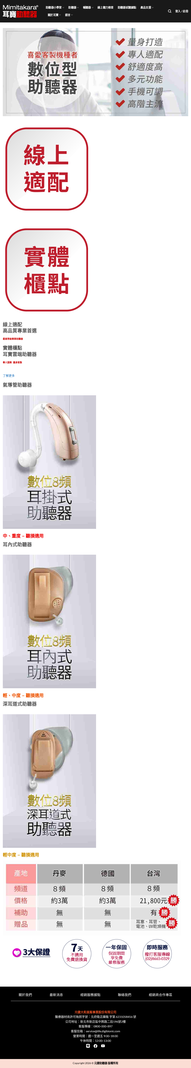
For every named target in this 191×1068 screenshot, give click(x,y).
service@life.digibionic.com (103, 1031)
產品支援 (145, 7)
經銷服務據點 (90, 995)
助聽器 (72, 7)
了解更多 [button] (9, 375)
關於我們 (25, 995)
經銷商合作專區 (160, 995)
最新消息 (56, 995)
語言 (68, 14)
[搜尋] (169, 11)
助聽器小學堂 (54, 7)
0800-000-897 (102, 1026)
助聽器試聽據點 (127, 7)
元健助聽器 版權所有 (106, 1063)
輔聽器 (87, 7)
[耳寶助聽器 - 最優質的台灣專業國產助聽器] (21, 11)
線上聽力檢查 (106, 7)
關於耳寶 (53, 14)
